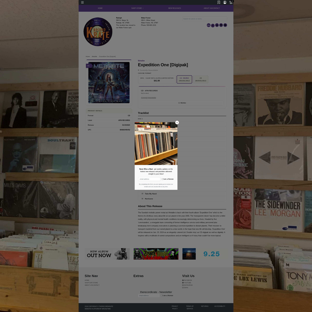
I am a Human (168, 179)
